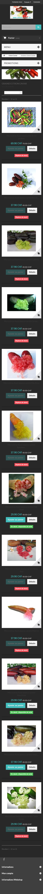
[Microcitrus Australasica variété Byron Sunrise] (21, 179)
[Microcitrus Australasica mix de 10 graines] (21, 117)
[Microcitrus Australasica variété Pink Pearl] (21, 488)
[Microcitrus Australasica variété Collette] (21, 241)
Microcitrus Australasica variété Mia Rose (21, 383)
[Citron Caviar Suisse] (21, 12)
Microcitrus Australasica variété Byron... (21, 198)
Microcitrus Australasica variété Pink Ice (21, 631)
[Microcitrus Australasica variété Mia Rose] (21, 364)
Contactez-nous (17, 2)
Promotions (11, 63)
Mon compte (7, 873)
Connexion (36, 2)
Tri (3, 92)
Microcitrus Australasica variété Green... (21, 321)
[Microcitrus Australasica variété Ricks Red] (21, 550)
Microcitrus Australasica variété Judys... (21, 754)
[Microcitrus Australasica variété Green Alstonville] (21, 302)
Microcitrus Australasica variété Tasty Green (21, 817)
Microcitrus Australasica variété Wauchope (21, 693)
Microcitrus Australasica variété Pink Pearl (21, 508)
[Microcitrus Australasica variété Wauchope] (21, 674)
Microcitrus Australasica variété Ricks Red (21, 570)
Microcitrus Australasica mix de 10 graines (21, 137)
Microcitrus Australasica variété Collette (21, 259)
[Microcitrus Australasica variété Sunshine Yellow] (21, 426)
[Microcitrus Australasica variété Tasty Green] (21, 797)
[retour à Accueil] (4, 55)
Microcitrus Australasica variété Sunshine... (21, 446)
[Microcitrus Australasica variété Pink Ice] (21, 612)
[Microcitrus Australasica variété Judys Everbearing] (21, 736)
